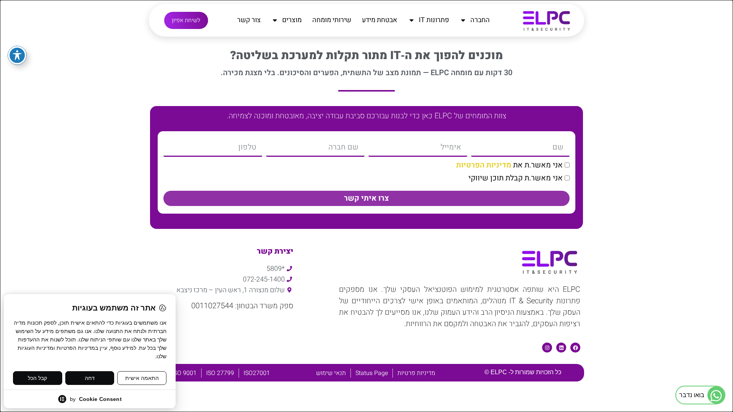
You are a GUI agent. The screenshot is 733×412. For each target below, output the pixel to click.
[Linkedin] (561, 347)
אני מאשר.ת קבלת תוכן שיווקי (515, 177)
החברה (480, 20)
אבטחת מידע (379, 20)
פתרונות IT (434, 20)
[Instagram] (547, 347)
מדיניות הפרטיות (483, 165)
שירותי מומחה (331, 20)
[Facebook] (575, 347)
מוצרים (292, 20)
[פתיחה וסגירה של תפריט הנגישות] (17, 55)
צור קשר (249, 20)
